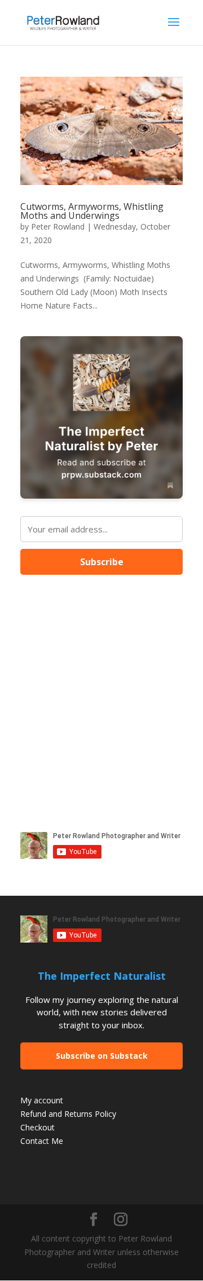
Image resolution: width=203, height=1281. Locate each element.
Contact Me (41, 1140)
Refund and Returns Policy (68, 1113)
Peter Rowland (58, 226)
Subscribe (101, 562)
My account (41, 1100)
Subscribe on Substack (102, 1055)
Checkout (37, 1127)
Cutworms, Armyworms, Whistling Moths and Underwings (92, 211)
